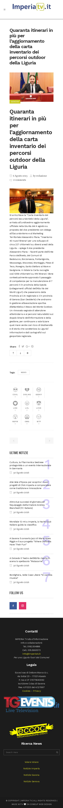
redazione (41, 176)
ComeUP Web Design (41, 804)
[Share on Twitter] (23, 346)
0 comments (19, 180)
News (23, 372)
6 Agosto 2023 (19, 176)
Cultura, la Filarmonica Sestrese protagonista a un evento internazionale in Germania (30, 465)
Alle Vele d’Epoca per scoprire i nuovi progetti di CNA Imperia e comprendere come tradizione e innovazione (30, 485)
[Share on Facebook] (19, 346)
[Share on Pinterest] (32, 346)
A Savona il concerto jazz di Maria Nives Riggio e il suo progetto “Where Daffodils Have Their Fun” (30, 541)
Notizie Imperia (31, 768)
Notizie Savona (31, 775)
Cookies (26, 690)
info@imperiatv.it (31, 653)
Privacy (37, 690)
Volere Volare (32, 762)
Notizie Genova (31, 781)
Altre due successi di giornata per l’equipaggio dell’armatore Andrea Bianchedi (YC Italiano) (27, 504)
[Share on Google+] (28, 346)
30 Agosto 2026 (21, 472)
